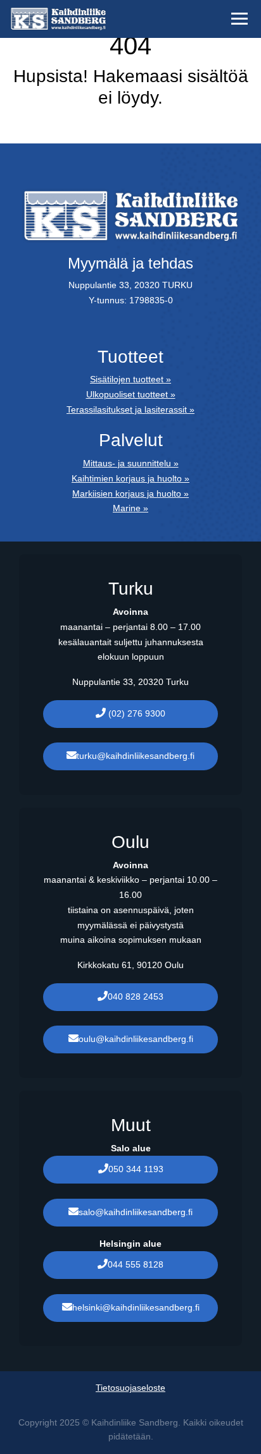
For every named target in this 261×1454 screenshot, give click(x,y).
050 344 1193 (135, 1169)
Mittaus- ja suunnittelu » (131, 463)
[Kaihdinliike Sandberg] (106, 19)
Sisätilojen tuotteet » (130, 379)
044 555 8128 (135, 1264)
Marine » (130, 508)
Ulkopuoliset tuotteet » (130, 394)
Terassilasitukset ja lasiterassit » (130, 409)
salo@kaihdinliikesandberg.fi (136, 1212)
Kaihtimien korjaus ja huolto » (130, 478)
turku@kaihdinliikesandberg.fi (135, 756)
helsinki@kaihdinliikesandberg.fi (136, 1307)
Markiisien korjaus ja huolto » (130, 493)
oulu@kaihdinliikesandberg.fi (136, 1039)
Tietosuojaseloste (130, 1388)
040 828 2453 (135, 996)
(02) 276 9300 (135, 713)
